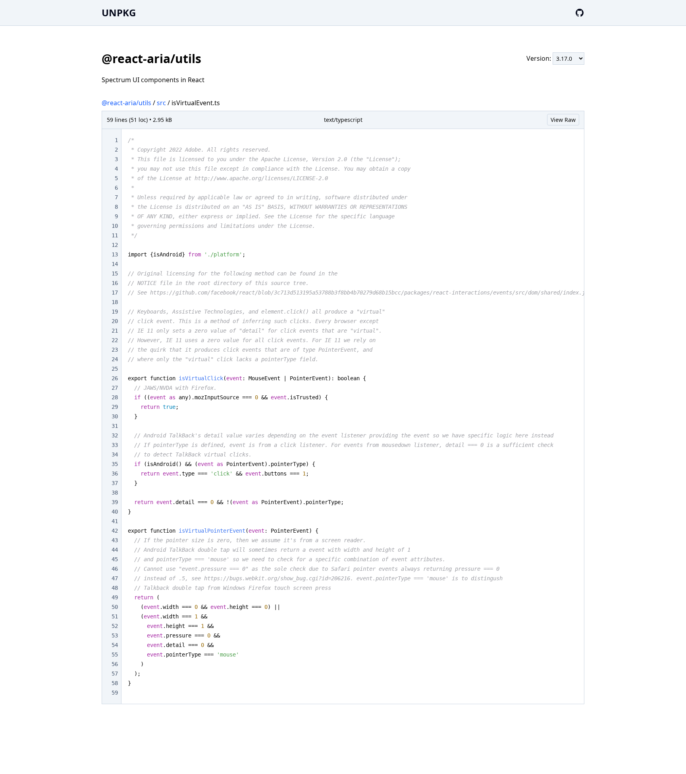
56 (115, 664)
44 (115, 550)
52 (115, 626)
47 (115, 578)
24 (115, 359)
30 (115, 416)
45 (115, 559)
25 (115, 369)
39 (115, 502)
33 (115, 445)
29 (115, 407)
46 (115, 569)
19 (115, 311)
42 (115, 531)
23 (115, 350)
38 (115, 492)
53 (115, 635)
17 (115, 292)
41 (115, 521)
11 (115, 235)
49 (115, 597)
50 (115, 607)
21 (115, 330)
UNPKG (119, 12)
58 (115, 683)
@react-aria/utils (126, 102)
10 (115, 226)
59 (115, 692)
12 (115, 245)
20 (115, 321)
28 (115, 397)
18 (115, 302)
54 (115, 645)
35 (115, 464)
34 (115, 454)
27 (115, 388)
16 (115, 283)
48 (115, 588)
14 (115, 264)
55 (115, 654)
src (161, 102)
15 (115, 273)
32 (115, 435)
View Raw (563, 119)
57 (115, 673)
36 (115, 473)
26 (115, 378)
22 (115, 340)
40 (115, 511)
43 (115, 540)
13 (115, 254)
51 (115, 616)
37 (115, 483)
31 (115, 426)
